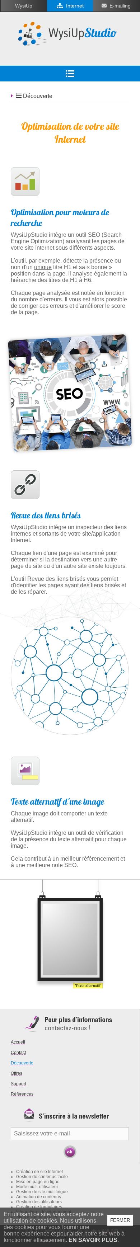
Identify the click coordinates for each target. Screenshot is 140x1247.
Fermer (120, 1220)
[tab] (70, 73)
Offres (16, 1073)
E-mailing (120, 6)
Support (18, 1083)
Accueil (18, 1042)
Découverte (22, 1062)
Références (22, 1094)
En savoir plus (93, 1240)
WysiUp (23, 6)
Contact (18, 1052)
